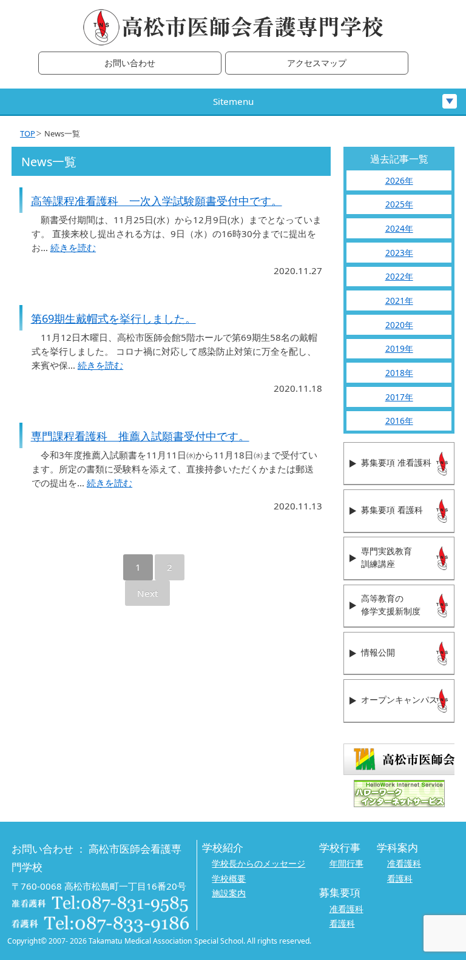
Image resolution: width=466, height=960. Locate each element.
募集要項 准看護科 (396, 463)
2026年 (399, 180)
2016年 (399, 420)
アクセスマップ (316, 63)
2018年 (399, 372)
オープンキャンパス (399, 700)
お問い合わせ (129, 63)
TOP (27, 133)
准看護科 (404, 863)
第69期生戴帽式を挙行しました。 (113, 318)
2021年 (399, 300)
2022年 (399, 276)
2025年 (399, 204)
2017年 (399, 397)
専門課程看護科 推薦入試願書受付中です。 (140, 436)
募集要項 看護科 (392, 510)
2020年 (399, 325)
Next (147, 593)
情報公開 (378, 652)
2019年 (399, 348)
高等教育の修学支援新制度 (390, 605)
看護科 (400, 878)
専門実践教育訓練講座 (386, 558)
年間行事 (346, 863)
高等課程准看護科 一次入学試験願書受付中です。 (156, 200)
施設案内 (229, 893)
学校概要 (229, 878)
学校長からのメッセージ (258, 863)
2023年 (399, 252)
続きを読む (73, 247)
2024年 (399, 228)
